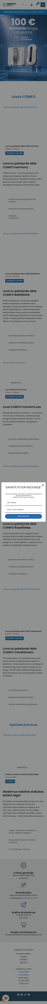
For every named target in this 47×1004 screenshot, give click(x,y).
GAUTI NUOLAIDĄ (23, 516)
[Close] (43, 485)
